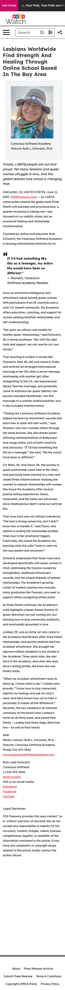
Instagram (10, 786)
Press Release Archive (38, 968)
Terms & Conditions (48, 976)
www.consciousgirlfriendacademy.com (28, 754)
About (16, 968)
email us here (12, 777)
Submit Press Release (18, 976)
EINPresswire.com (23, 197)
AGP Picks (9, 5)
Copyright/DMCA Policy (21, 984)
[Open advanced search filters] (50, 32)
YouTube (9, 796)
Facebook (9, 791)
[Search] (42, 32)
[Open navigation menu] (6, 32)
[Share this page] (59, 32)
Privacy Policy (50, 984)
